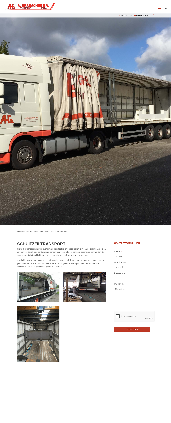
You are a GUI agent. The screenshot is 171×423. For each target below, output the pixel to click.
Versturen (132, 329)
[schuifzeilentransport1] (38, 301)
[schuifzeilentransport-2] (84, 301)
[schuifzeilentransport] (38, 361)
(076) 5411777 (126, 15)
